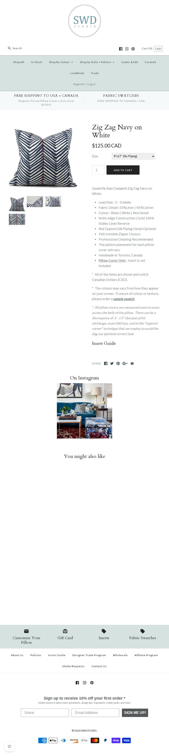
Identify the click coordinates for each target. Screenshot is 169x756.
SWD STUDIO (89, 730)
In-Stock (36, 62)
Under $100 (129, 62)
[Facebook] (120, 48)
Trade (95, 73)
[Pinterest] (133, 48)
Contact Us (99, 666)
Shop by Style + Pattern (97, 62)
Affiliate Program (146, 655)
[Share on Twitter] (112, 363)
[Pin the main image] (118, 363)
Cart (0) (147, 48)
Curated (150, 62)
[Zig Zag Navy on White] (35, 199)
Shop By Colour (61, 62)
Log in (92, 84)
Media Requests (73, 666)
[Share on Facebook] (105, 363)
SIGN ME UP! (135, 713)
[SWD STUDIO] (84, 7)
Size (95, 156)
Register (79, 84)
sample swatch (123, 299)
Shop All (18, 62)
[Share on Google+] (125, 363)
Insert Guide (57, 655)
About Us (17, 655)
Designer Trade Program (89, 655)
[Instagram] (127, 48)
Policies (35, 655)
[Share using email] (132, 363)
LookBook (77, 73)
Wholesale (120, 655)
